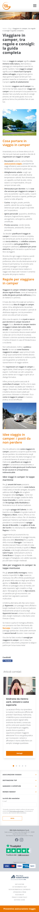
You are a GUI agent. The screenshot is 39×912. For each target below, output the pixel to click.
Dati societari (19, 884)
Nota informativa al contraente (19, 889)
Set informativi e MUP (19, 887)
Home (5, 28)
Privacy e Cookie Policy (19, 897)
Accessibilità (19, 895)
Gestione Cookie (19, 900)
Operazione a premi (19, 892)
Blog (9, 28)
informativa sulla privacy (17, 811)
